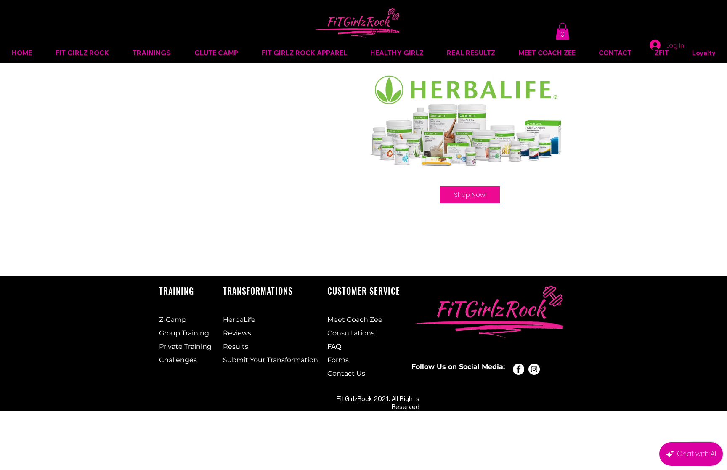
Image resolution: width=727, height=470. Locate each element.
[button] (562, 31)
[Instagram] (534, 369)
